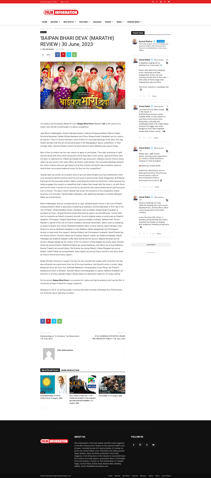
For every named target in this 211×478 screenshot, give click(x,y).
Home (44, 22)
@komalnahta (159, 60)
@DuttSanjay (161, 173)
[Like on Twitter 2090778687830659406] (149, 96)
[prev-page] (41, 408)
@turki (161, 170)
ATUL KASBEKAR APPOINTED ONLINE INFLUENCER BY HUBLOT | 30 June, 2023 (108, 337)
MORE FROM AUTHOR (70, 370)
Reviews (54, 22)
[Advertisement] (126, 12)
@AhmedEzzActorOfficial (149, 180)
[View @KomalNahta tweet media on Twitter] (140, 89)
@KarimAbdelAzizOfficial (149, 178)
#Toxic (148, 207)
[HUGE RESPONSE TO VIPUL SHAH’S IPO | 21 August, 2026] (53, 384)
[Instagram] (161, 1)
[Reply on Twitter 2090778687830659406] (140, 96)
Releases (97, 22)
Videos (108, 22)
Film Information (48, 49)
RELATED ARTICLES (50, 370)
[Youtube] (169, 1)
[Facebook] (157, 1)
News (119, 22)
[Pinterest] (63, 54)
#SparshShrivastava (150, 119)
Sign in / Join (65, 2)
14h (140, 200)
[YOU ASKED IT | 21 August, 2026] (112, 384)
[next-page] (45, 408)
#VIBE (148, 116)
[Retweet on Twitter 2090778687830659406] (144, 96)
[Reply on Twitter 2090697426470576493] (140, 187)
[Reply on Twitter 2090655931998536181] (140, 233)
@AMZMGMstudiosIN (147, 114)
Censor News (133, 22)
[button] (153, 2)
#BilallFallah (153, 170)
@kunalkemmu (159, 116)
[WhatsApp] (74, 54)
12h (140, 151)
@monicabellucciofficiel (148, 175)
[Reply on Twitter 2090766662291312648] (140, 137)
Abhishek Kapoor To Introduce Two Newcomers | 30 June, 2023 (59, 337)
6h (167, 60)
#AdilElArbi (143, 170)
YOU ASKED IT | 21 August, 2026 (110, 396)
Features (83, 22)
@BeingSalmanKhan (147, 173)
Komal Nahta (144, 60)
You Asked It (103, 392)
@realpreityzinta (146, 109)
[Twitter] (165, 1)
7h (167, 106)
